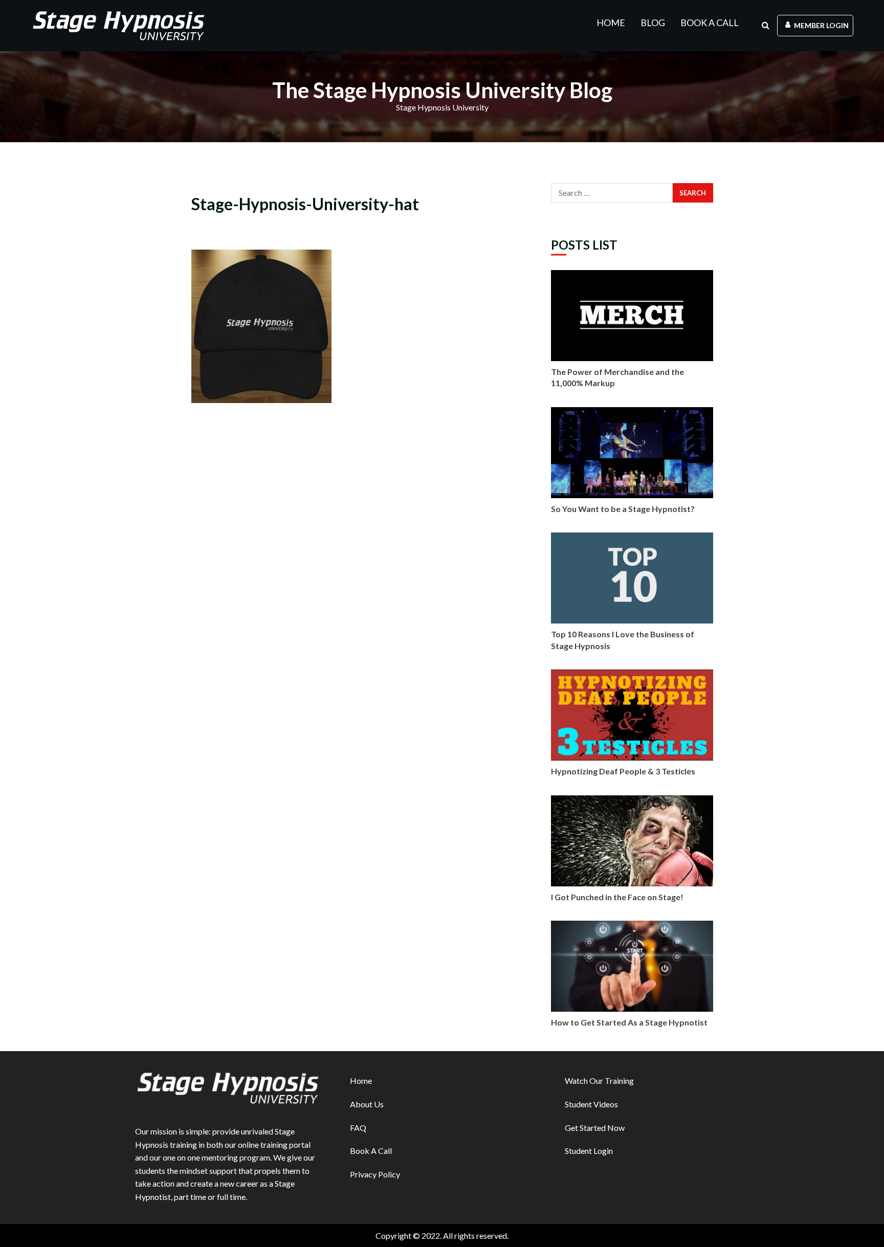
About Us (367, 1104)
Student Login (589, 1150)
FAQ (358, 1127)
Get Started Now (595, 1127)
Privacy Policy (375, 1174)
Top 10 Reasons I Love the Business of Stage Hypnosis (632, 578)
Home (610, 22)
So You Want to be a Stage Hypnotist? (632, 452)
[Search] (765, 25)
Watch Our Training (599, 1080)
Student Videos (591, 1104)
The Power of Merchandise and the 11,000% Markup (632, 315)
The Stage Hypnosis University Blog (442, 90)
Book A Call (709, 22)
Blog (652, 22)
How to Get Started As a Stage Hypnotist (632, 966)
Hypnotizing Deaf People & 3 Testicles (632, 715)
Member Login (821, 25)
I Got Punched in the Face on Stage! (632, 840)
